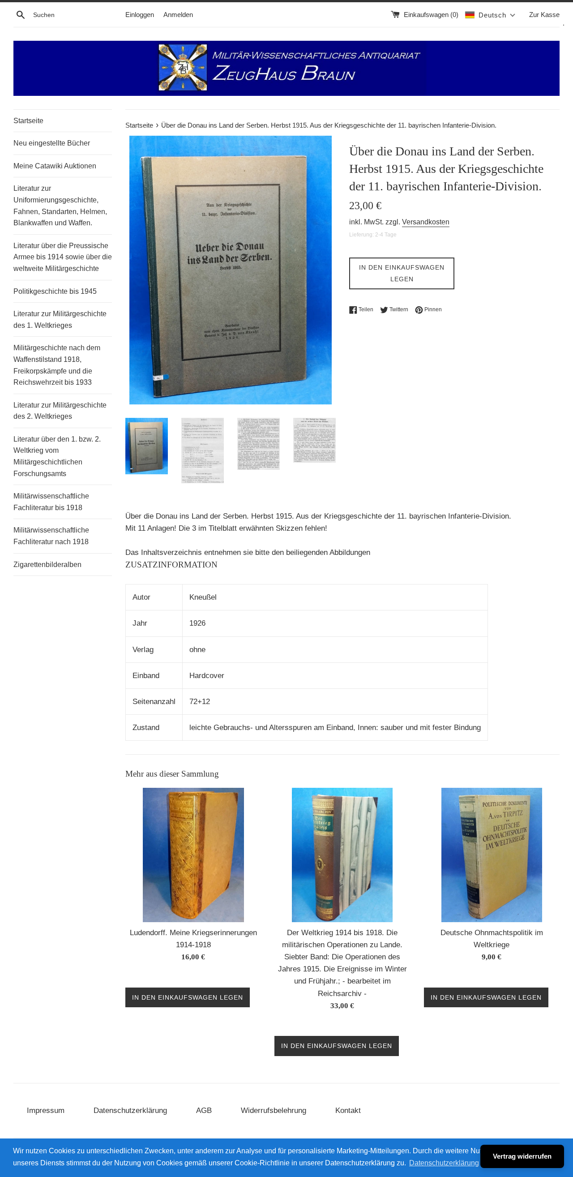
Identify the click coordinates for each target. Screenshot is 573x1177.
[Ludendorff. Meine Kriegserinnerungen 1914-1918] (193, 855)
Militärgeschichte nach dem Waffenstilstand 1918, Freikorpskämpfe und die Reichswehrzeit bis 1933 (56, 365)
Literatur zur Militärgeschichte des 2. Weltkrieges (60, 411)
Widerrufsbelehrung (273, 1110)
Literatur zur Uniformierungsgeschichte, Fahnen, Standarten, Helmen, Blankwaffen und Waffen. (60, 206)
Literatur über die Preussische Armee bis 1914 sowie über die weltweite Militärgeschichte (62, 257)
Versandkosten (425, 222)
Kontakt (348, 1110)
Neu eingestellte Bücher (51, 143)
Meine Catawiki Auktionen (54, 166)
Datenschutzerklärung (130, 1110)
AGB (204, 1110)
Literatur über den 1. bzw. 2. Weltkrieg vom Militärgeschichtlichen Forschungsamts (57, 456)
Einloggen (139, 14)
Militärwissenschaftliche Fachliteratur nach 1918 (51, 536)
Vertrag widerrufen (522, 1156)
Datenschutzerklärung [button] (444, 1163)
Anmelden (178, 14)
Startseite (28, 121)
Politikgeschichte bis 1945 (55, 291)
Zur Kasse (544, 14)
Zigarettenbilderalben (47, 564)
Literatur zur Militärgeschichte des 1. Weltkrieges (60, 319)
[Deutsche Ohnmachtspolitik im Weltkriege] (491, 855)
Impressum (45, 1110)
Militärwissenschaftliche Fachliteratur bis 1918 (51, 501)
